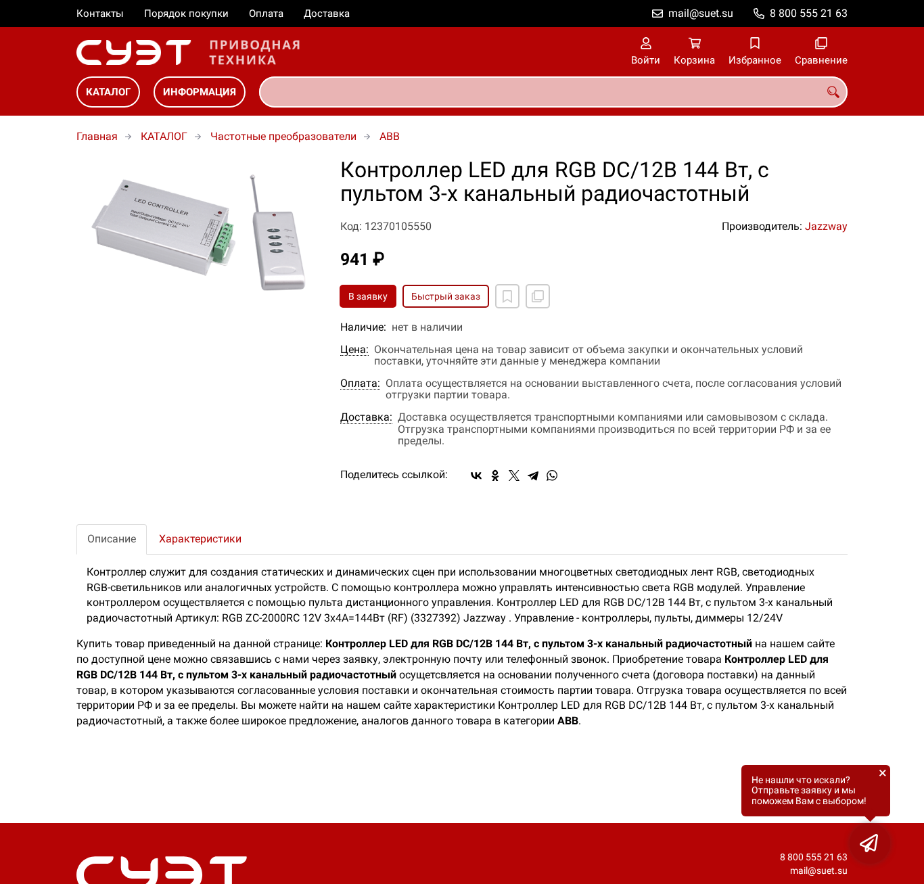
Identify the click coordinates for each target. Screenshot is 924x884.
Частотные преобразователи (283, 136)
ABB (389, 136)
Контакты (100, 13)
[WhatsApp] (552, 475)
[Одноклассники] (495, 475)
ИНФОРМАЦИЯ (199, 92)
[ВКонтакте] (476, 475)
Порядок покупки (186, 13)
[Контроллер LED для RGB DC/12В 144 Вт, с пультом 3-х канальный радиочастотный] (198, 230)
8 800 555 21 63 (809, 13)
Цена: (354, 350)
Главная (97, 136)
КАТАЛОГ (108, 92)
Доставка (327, 13)
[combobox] (553, 92)
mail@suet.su (700, 13)
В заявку (368, 296)
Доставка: (366, 417)
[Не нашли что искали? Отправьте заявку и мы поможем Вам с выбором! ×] (870, 843)
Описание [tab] (111, 538)
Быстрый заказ (445, 296)
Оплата (266, 13)
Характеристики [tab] (200, 538)
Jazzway (826, 226)
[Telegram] (533, 475)
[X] (514, 475)
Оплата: (360, 383)
